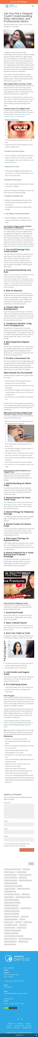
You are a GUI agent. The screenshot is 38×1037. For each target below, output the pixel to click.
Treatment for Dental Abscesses (13, 930)
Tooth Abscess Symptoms (11, 919)
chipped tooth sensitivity (11, 880)
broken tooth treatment (10, 875)
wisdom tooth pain (23, 941)
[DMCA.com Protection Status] (10, 1009)
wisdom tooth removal (10, 944)
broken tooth (26, 869)
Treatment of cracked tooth (11, 933)
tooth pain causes (21, 927)
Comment (7, 802)
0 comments (15, 26)
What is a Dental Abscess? (25, 939)
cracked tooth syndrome (23, 889)
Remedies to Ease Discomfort (12, 911)
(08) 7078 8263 (22, 2)
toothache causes (9, 922)
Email (6, 829)
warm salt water (16, 421)
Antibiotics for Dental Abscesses (13, 869)
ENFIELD (9, 1028)
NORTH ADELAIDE (19, 1026)
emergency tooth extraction (11, 908)
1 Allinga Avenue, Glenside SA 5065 (14, 981)
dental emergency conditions (23, 897)
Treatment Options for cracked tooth (14, 936)
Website (6, 836)
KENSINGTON (11, 1023)
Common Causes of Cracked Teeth (13, 886)
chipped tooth (23, 877)
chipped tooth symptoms (25, 880)
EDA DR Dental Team (11, 24)
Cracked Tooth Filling (10, 889)
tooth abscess (24, 916)
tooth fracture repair (10, 927)
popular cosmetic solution (14, 504)
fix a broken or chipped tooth (17, 246)
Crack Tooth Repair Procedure (12, 894)
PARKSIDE (28, 1026)
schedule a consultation (10, 722)
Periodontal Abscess (26, 908)
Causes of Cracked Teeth (25, 875)
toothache (22, 919)
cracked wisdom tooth (10, 891)
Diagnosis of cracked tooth (11, 905)
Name (6, 821)
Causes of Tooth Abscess (11, 877)
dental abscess (25, 894)
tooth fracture (22, 925)
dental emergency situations (12, 900)
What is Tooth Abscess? (10, 941)
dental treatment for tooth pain (12, 902)
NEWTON (27, 1023)
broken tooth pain (21, 872)
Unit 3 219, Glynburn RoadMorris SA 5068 (11, 975)
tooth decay (19, 922)
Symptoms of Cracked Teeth (12, 914)
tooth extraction (28, 922)
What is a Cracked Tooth (11, 939)
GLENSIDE (9, 1026)
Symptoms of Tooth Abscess (12, 916)
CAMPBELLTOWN (26, 1028)
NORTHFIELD (16, 1028)
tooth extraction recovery (11, 925)
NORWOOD (20, 1023)
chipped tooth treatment (11, 883)
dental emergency (9, 897)
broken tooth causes (10, 872)
